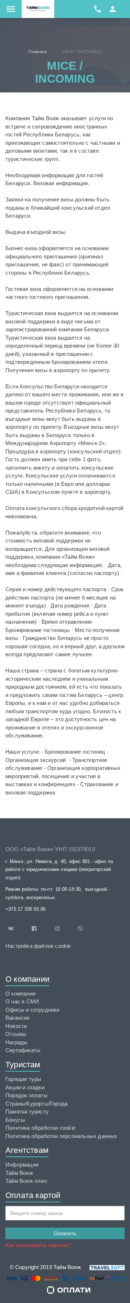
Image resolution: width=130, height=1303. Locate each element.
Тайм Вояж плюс (26, 1181)
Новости (16, 1026)
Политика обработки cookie (40, 1128)
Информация (22, 1165)
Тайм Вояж (19, 1173)
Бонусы (15, 1120)
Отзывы (15, 1034)
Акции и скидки (24, 1087)
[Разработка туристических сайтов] (102, 1267)
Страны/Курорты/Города (36, 1104)
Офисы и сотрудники (32, 1010)
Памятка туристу (27, 1111)
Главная (37, 51)
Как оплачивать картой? (37, 1245)
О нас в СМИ (22, 1001)
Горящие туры (23, 1079)
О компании (20, 993)
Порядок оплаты (26, 1095)
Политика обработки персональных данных (61, 1136)
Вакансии (17, 1018)
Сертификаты (22, 1050)
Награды (16, 1042)
